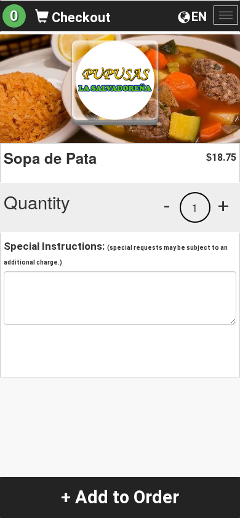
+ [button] (223, 205)
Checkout (80, 17)
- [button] (167, 205)
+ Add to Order (120, 497)
